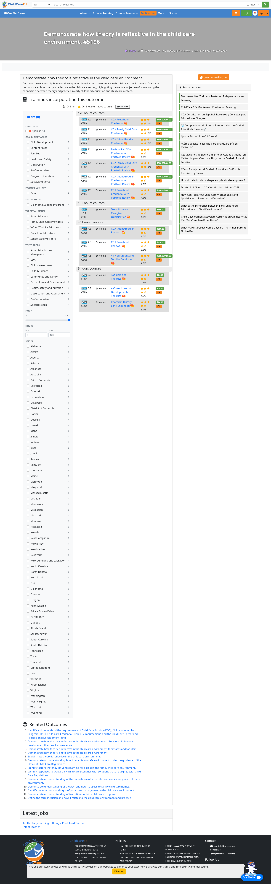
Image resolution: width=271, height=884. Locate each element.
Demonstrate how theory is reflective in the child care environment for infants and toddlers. (82, 749)
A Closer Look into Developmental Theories (122, 292)
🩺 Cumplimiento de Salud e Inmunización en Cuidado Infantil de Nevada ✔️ (213, 127)
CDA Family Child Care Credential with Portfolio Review (124, 166)
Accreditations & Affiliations (90, 846)
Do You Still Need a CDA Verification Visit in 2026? (210, 187)
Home (132, 51)
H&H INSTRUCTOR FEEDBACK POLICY (137, 853)
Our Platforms (16, 13)
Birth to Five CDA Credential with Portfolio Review (121, 153)
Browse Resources (127, 13)
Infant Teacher (31, 827)
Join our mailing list (215, 77)
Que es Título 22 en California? (199, 136)
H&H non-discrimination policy (182, 857)
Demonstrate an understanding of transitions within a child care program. (72, 794)
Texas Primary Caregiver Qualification (119, 213)
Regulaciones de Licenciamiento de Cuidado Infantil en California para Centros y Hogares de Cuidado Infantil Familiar (213, 158)
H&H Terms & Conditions (178, 860)
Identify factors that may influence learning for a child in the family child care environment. (82, 768)
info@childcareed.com (224, 846)
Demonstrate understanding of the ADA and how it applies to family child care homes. (79, 786)
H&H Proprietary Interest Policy (182, 853)
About (84, 13)
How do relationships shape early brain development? (213, 180)
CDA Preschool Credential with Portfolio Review (120, 193)
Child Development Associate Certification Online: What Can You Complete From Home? (214, 218)
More (161, 13)
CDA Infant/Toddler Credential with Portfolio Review (122, 180)
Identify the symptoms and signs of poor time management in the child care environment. (81, 790)
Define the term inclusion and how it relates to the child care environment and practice (79, 798)
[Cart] (236, 13)
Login (246, 13)
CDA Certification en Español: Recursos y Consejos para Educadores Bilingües (214, 116)
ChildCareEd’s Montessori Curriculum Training (208, 107)
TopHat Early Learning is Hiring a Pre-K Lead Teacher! (54, 823)
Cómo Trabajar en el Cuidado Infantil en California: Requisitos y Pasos (211, 171)
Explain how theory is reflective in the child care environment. (64, 756)
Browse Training (103, 13)
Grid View (123, 106)
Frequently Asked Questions (90, 853)
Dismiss (119, 871)
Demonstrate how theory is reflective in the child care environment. (68, 752)
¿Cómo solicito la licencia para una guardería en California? (209, 145)
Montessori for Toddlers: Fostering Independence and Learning (213, 98)
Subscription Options (86, 849)
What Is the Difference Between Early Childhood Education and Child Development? (209, 207)
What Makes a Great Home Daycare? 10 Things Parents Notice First (213, 229)
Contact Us (215, 849)
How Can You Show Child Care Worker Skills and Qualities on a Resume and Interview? (209, 196)
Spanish (38, 131)
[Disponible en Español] (125, 123)
